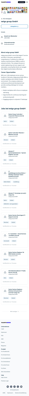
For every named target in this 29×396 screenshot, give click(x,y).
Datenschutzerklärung (20, 393)
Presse (3, 342)
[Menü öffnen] (27, 2)
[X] (18, 387)
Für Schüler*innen (5, 355)
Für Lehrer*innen (5, 365)
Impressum (4, 332)
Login (2, 329)
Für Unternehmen (5, 361)
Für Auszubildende (6, 358)
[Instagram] (11, 387)
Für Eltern (3, 368)
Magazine (3, 345)
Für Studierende (5, 351)
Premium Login (5, 381)
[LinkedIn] (21, 387)
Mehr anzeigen (13, 311)
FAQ (2, 335)
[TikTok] (14, 387)
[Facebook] (8, 387)
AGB (2, 339)
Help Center (4, 377)
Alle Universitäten (5, 371)
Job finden (21, 2)
